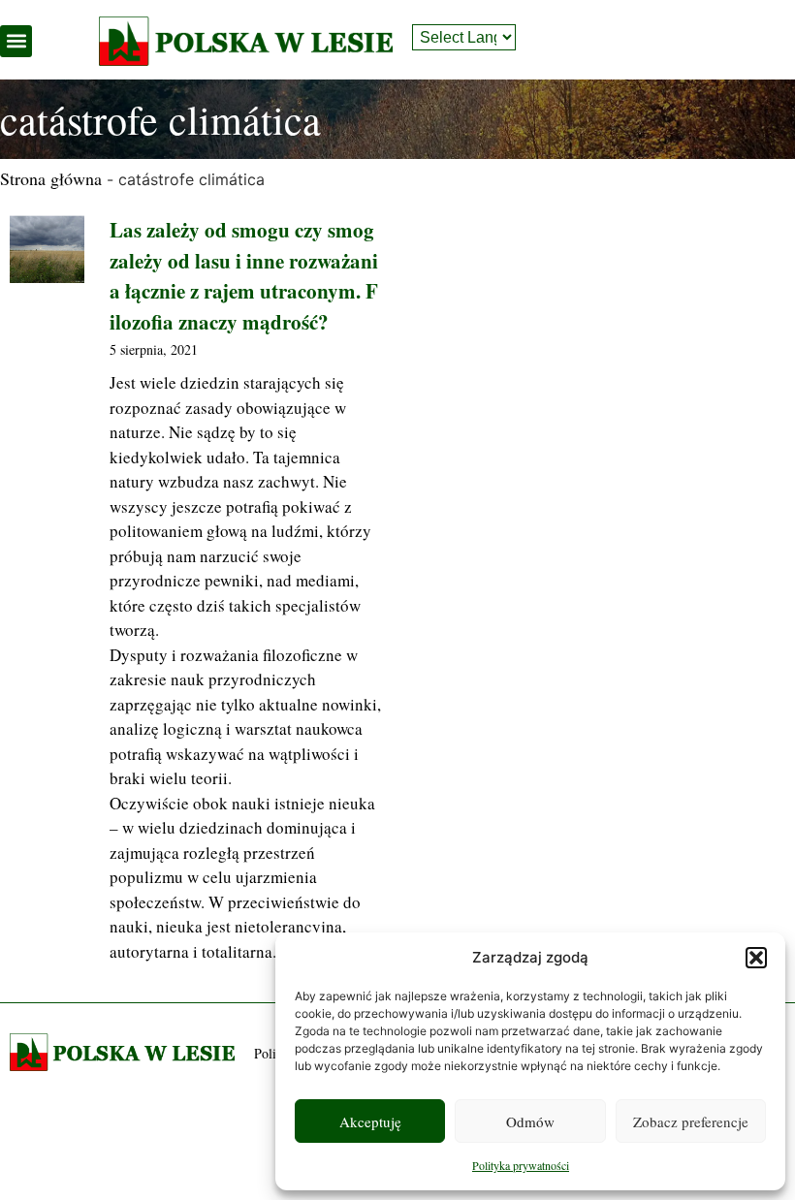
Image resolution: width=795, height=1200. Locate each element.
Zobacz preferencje (690, 1121)
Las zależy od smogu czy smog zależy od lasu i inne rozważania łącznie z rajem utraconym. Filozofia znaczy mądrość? (244, 275)
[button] (756, 957)
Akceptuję (370, 1121)
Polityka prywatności (520, 1165)
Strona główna (51, 178)
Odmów (530, 1121)
